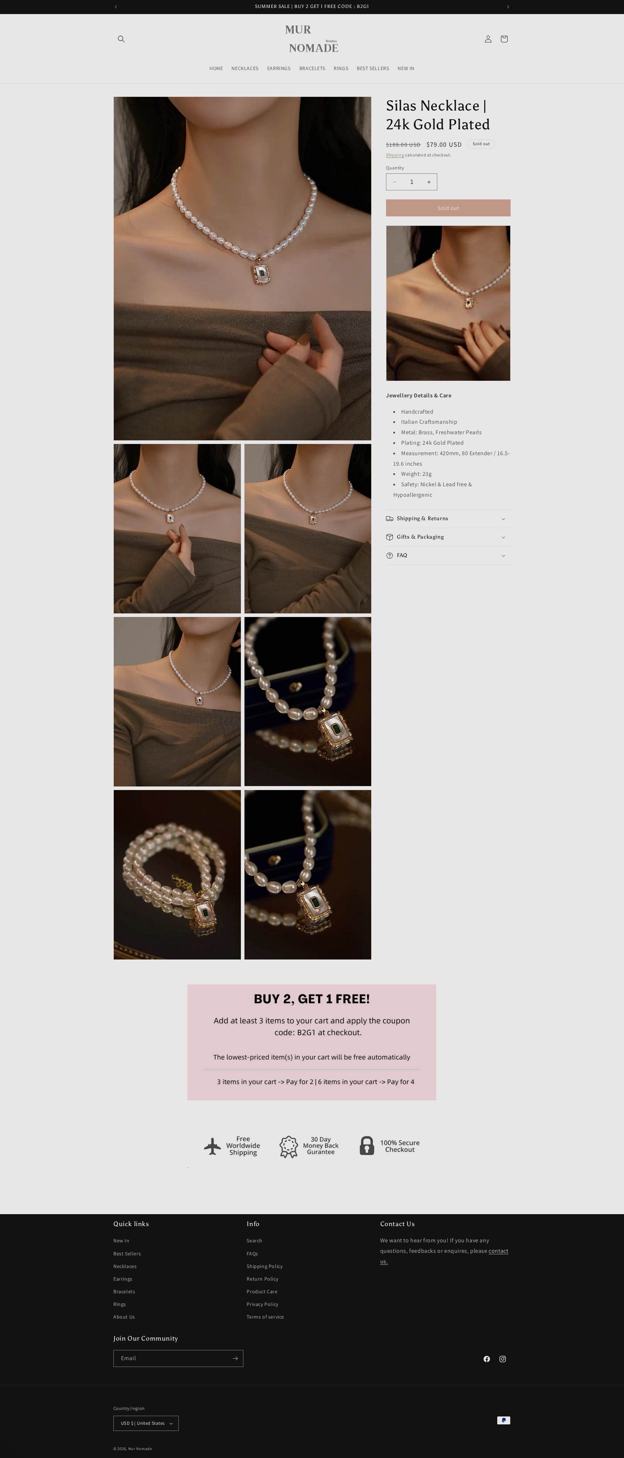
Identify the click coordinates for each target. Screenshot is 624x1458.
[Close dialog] (384, 641)
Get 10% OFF (312, 785)
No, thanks (312, 808)
